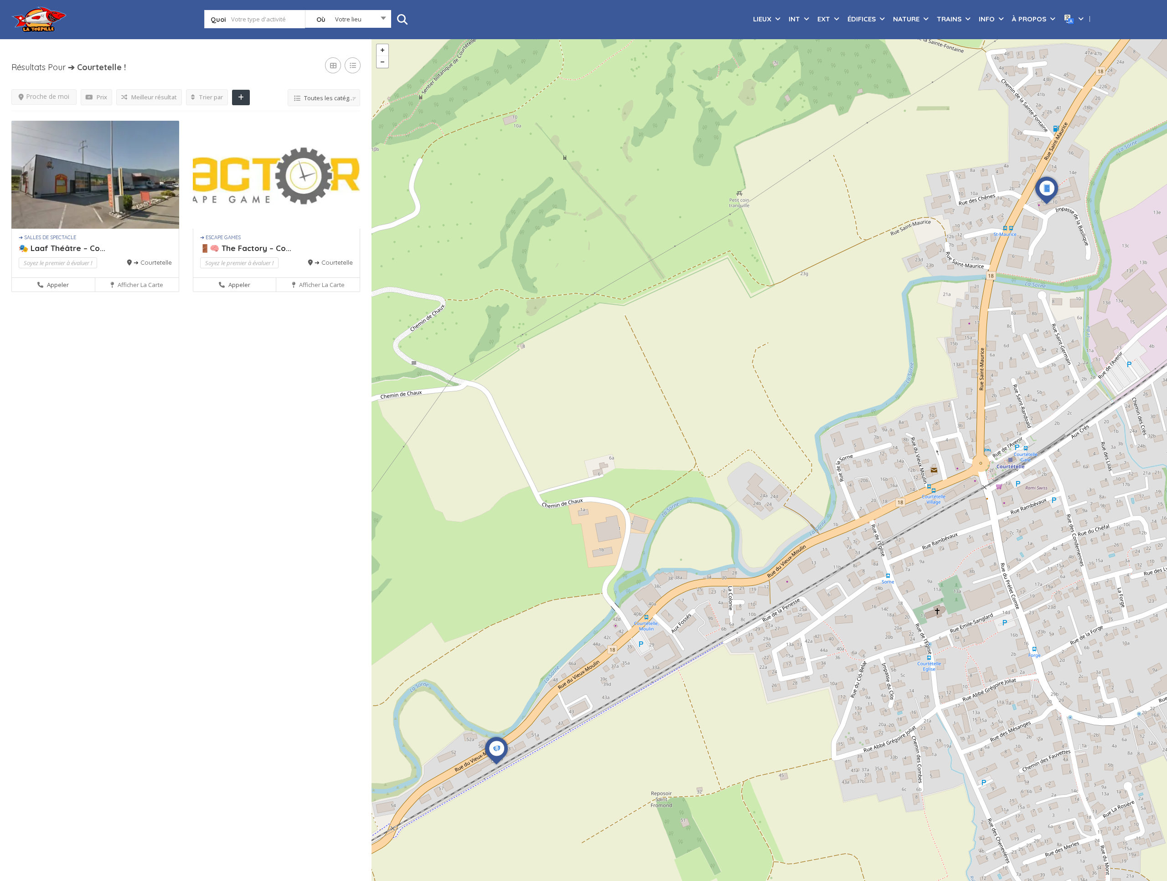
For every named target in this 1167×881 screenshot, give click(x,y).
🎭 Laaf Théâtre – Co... (62, 248)
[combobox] (348, 20)
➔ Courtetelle (153, 262)
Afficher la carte (139, 285)
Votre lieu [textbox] (348, 19)
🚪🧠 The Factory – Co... (245, 248)
